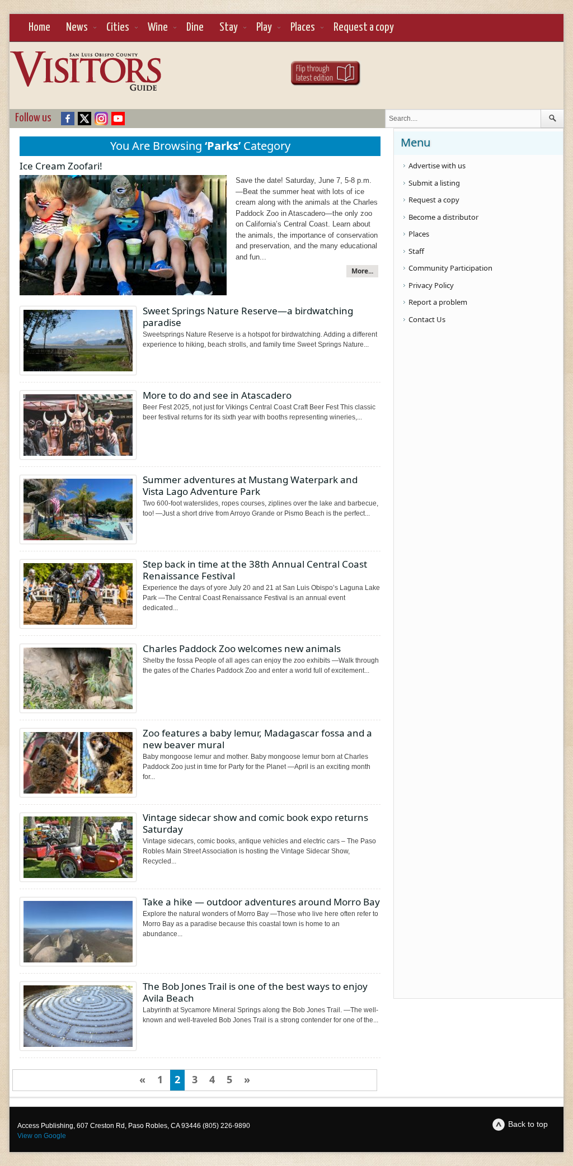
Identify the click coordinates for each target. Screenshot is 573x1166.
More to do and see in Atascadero (217, 395)
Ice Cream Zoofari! (61, 165)
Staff (416, 251)
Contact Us (426, 319)
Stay (228, 27)
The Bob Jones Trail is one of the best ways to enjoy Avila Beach (255, 992)
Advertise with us (437, 165)
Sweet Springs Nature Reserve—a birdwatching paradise (248, 316)
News (77, 27)
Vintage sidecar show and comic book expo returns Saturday (255, 823)
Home (39, 27)
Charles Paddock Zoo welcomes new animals (242, 648)
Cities (117, 27)
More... (362, 271)
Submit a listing (434, 183)
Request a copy (364, 27)
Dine (195, 27)
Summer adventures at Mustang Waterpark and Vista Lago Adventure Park (250, 485)
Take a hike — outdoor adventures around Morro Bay (261, 901)
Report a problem (437, 302)
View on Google (41, 1136)
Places (302, 27)
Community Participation (450, 268)
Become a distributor (443, 217)
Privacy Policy (431, 285)
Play (264, 27)
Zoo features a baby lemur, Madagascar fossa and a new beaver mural (257, 738)
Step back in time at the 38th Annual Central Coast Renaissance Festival (255, 570)
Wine (158, 27)
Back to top (528, 1124)
